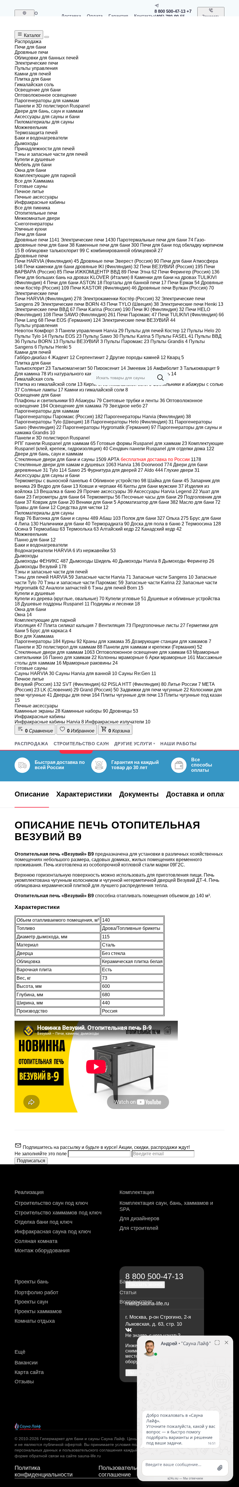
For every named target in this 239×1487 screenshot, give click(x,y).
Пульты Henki (54, 347)
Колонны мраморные (123, 657)
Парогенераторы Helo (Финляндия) (132, 421)
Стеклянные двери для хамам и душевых (65, 464)
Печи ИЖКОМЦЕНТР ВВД (94, 271)
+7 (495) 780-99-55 (172, 14)
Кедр (23, 518)
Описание (32, 794)
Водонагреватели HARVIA (45, 550)
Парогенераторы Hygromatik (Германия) (109, 427)
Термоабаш (49, 529)
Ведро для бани (57, 486)
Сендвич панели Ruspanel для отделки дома (161, 448)
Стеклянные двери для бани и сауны (60, 459)
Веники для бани (96, 502)
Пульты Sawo (100, 336)
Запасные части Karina (153, 582)
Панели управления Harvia (91, 330)
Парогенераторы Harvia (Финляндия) (147, 416)
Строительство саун (81, 743)
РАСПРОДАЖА (31, 743)
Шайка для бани (168, 480)
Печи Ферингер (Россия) (188, 271)
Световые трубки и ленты (134, 400)
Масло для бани (199, 502)
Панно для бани (35, 539)
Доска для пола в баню (157, 523)
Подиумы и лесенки (115, 603)
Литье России (184, 684)
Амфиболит (167, 368)
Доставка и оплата (198, 794)
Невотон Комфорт (36, 330)
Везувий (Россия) (38, 684)
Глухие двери (182, 470)
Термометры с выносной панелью (53, 480)
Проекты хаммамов (38, 1311)
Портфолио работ (36, 1292)
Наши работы (178, 743)
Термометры (103, 497)
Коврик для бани (54, 502)
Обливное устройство (119, 480)
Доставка (71, 15)
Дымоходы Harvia (140, 561)
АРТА (154, 459)
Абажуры (88, 400)
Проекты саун (31, 1302)
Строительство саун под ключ (51, 1203)
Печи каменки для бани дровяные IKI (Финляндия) (81, 266)
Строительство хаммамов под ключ (58, 1213)
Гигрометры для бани (59, 497)
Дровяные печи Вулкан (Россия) (176, 287)
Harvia (128, 464)
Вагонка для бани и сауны (65, 518)
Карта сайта (29, 1372)
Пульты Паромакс (126, 341)
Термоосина (203, 523)
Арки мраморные (172, 657)
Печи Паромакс (137, 314)
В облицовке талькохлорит (53, 250)
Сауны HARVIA (34, 673)
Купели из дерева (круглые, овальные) (59, 598)
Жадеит (63, 357)
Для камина (30, 373)
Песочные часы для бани (152, 497)
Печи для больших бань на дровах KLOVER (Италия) (74, 277)
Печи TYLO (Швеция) (133, 304)
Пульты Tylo (31, 336)
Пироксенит (110, 368)
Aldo (153, 470)
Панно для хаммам (73, 657)
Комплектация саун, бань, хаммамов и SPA (166, 1206)
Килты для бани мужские (154, 486)
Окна (23, 614)
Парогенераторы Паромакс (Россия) (59, 416)
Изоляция (28, 625)
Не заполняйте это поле (41, 1153)
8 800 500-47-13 (169, 11)
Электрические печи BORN (73, 304)
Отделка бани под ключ (43, 1222)
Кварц (175, 357)
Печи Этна (142, 271)
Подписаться (31, 1160)
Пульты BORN (39, 341)
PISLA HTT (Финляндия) (137, 684)
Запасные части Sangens (163, 577)
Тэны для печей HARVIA (44, 577)
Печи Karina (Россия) (103, 309)
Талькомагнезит (72, 368)
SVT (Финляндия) (84, 684)
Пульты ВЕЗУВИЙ (81, 341)
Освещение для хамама (78, 405)
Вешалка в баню (61, 491)
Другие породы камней (138, 357)
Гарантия (118, 15)
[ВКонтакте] (128, 1330)
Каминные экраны (37, 711)
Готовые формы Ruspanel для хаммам (142, 443)
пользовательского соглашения (92, 1450)
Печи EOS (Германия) (73, 320)
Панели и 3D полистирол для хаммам (58, 646)
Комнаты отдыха (35, 1321)
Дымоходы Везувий (40, 566)
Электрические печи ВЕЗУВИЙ (138, 320)
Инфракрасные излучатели (117, 721)
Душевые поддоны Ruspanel (55, 603)
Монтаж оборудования (42, 1250)
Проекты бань (31, 1282)
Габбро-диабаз (32, 357)
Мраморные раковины (90, 663)
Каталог (32, 35)
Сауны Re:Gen (137, 673)
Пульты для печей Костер (155, 330)
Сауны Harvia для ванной (86, 673)
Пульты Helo (204, 330)
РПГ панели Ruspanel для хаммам (55, 443)
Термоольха (82, 529)
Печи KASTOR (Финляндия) (103, 287)
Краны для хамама (106, 641)
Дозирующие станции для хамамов (171, 641)
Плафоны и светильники (44, 400)
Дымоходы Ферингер (188, 561)
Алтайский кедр (120, 529)
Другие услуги (133, 743)
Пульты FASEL (174, 336)
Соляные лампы (42, 389)
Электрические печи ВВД (45, 309)
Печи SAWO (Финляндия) (84, 314)
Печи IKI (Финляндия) (158, 309)
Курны (72, 641)
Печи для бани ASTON (74, 282)
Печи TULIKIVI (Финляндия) (191, 314)
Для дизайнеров (139, 1218)
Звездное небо (128, 405)
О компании (44, 16)
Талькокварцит (201, 368)
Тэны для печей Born (117, 587)
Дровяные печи (37, 239)
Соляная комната (36, 1241)
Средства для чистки (82, 507)
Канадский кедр (161, 529)
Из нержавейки (96, 550)
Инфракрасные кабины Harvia (49, 721)
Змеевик (139, 368)
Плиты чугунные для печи (132, 695)
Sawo (77, 470)
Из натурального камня (76, 373)
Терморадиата (110, 523)
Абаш (110, 518)
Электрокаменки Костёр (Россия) (121, 298)
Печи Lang (29, 320)
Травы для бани (35, 507)
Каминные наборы (84, 711)
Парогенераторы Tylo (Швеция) (52, 421)
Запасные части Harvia (103, 577)
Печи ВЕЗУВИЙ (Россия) (171, 266)
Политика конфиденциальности (44, 1471)
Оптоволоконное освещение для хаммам (144, 652)
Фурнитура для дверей (115, 470)
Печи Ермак (184, 282)
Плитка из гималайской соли (48, 384)
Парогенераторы (38, 641)
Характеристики (84, 794)
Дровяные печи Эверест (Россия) (119, 261)
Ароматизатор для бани (147, 502)
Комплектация (136, 1192)
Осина (23, 529)
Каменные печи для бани (107, 245)
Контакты (144, 15)
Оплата (95, 15)
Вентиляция (115, 625)
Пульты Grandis (169, 341)
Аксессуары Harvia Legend (166, 491)
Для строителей (138, 1228)
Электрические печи (88, 239)
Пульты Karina (136, 336)
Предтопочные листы (158, 625)
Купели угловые (126, 598)
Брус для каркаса (50, 630)
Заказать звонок (211, 19)
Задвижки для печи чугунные (154, 689)
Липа (28, 523)
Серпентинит (92, 357)
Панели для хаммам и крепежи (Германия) (152, 646)
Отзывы (24, 1381)
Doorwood (156, 464)
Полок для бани (143, 518)
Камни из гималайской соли (96, 389)
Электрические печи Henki (191, 304)
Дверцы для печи (76, 695)
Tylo (58, 470)
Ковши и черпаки (100, 486)
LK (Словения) (60, 689)
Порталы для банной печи (134, 282)
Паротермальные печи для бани (155, 239)
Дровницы (123, 711)
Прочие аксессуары (108, 491)
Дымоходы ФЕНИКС (41, 561)
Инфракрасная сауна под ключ (53, 1232)
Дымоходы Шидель (93, 561)
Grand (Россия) (99, 689)
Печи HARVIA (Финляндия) (47, 261)
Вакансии (26, 1363)
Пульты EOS (65, 336)
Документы (139, 794)
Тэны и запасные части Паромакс (84, 582)
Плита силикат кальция (70, 625)
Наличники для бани (65, 523)
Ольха (177, 518)
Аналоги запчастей (68, 587)
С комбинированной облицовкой (124, 250)
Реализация (29, 1192)
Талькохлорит (33, 368)
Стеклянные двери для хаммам (55, 652)
